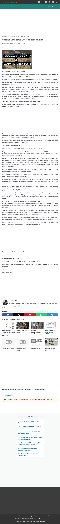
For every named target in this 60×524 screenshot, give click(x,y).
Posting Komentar (20, 43)
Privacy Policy (42, 518)
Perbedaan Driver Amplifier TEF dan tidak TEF (8, 348)
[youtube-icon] (46, 2)
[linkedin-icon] (49, 2)
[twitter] (19, 314)
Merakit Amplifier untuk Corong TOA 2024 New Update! (50, 332)
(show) (33, 47)
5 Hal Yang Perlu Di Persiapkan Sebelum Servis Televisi (36, 332)
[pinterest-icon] (53, 2)
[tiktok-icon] (56, 2)
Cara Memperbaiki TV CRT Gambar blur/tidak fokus (50, 348)
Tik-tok (32, 518)
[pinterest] (30, 314)
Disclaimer (19, 516)
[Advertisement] (30, 22)
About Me (36, 516)
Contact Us (13, 516)
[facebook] (7, 314)
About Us (6, 516)
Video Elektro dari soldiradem (22, 518)
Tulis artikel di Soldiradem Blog (47, 516)
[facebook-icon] (39, 2)
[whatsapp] (41, 314)
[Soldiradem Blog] (10, 2)
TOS (36, 518)
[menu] (4, 6)
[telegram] (52, 314)
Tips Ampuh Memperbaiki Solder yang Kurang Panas (22, 348)
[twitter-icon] (42, 2)
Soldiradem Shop (28, 516)
